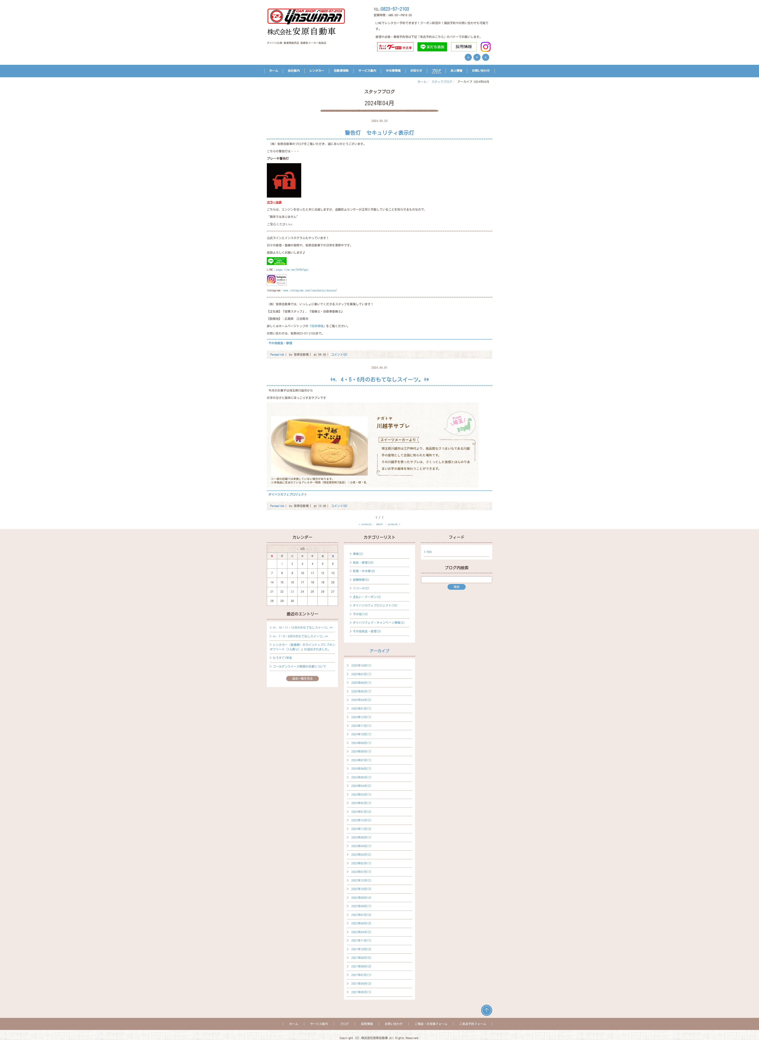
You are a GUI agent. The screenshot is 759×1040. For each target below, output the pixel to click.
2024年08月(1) (361, 751)
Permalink (277, 354)
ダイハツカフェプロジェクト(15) (375, 605)
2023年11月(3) (361, 828)
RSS (429, 551)
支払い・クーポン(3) (367, 596)
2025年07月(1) (361, 674)
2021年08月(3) (361, 966)
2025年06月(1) (361, 682)
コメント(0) (339, 354)
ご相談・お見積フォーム (431, 1023)
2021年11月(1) (361, 940)
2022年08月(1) (361, 906)
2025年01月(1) (361, 708)
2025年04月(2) (361, 699)
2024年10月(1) (361, 734)
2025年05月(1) (361, 691)
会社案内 (294, 70)
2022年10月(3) (361, 888)
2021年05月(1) (361, 992)
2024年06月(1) (361, 768)
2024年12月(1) (361, 717)
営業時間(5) (361, 579)
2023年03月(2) (361, 854)
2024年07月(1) (361, 760)
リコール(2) (361, 588)
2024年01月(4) (361, 811)
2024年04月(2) (361, 785)
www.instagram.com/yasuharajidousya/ (310, 290)
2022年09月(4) (361, 897)
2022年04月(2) (361, 932)
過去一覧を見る (302, 678)
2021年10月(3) (361, 949)
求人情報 (456, 70)
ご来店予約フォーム (472, 1023)
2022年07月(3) (361, 914)
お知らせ (416, 70)
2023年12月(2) (361, 820)
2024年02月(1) (361, 803)
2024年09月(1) (361, 742)
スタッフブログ (441, 81)
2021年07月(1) (361, 974)
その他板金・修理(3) (367, 631)
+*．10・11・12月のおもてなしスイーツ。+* (303, 627)
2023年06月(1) (361, 837)
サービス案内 (367, 70)
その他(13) (360, 614)
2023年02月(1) (361, 863)
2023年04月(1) (361, 846)
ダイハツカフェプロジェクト (287, 494)
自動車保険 (341, 70)
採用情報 (367, 1023)
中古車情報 (393, 70)
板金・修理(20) (363, 562)
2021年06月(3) (361, 983)
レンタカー (316, 70)
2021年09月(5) (361, 957)
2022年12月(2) (361, 880)
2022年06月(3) (361, 923)
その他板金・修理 (280, 343)
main (379, 524)
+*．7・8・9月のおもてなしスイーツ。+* (300, 636)
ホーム (273, 70)
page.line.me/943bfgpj (292, 269)
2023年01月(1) (361, 871)
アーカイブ (379, 651)
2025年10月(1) (361, 665)
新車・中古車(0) (364, 571)
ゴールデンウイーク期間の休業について (299, 666)
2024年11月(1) (361, 725)
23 (292, 591)
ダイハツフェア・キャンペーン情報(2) (379, 622)
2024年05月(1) (361, 777)
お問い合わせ (481, 70)
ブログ (436, 70)
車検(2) (358, 553)
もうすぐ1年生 (282, 657)
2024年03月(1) (361, 794)
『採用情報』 (317, 326)
